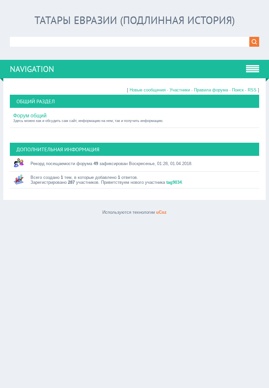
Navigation (32, 69)
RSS (252, 89)
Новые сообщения (148, 89)
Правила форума (211, 89)
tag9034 (174, 182)
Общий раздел (35, 101)
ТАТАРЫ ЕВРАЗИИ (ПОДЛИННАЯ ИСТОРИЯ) (134, 20)
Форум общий (30, 115)
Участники (180, 89)
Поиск (238, 89)
